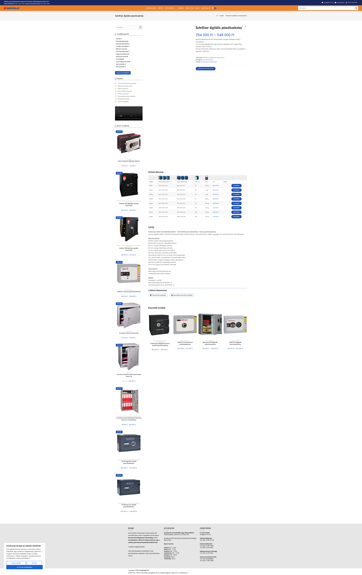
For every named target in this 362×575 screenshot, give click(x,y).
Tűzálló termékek (122, 46)
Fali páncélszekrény (122, 44)
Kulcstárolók (120, 64)
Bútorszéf (128, 331)
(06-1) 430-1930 (19, 3)
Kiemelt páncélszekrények (209, 62)
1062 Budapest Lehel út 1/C (41, 1)
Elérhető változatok (206, 68)
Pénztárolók (120, 67)
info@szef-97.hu (205, 534)
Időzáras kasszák (122, 57)
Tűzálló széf (129, 202)
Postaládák (120, 59)
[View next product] (245, 26)
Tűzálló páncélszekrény (161, 341)
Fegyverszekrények (122, 54)
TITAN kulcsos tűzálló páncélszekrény (128, 506)
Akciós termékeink (123, 73)
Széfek (118, 39)
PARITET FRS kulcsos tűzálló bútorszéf (128, 249)
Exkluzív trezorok (121, 49)
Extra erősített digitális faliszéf (129, 161)
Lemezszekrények (122, 51)
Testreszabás (16, 563)
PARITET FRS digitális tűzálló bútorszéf (128, 205)
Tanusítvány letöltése (158, 295)
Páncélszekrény (208, 60)
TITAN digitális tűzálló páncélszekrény (128, 462)
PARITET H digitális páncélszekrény (235, 343)
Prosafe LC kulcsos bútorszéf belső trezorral (129, 375)
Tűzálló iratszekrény (122, 201)
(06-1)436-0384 (45, 3)
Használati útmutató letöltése (183, 295)
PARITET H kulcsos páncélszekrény (128, 292)
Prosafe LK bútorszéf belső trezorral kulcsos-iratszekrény (128, 419)
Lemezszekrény (136, 416)
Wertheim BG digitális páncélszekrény (210, 343)
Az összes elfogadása (24, 567)
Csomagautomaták (123, 62)
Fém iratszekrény (127, 416)
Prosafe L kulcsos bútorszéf (128, 333)
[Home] (217, 16)
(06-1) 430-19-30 (208, 540)
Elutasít (34, 563)
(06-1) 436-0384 (208, 546)
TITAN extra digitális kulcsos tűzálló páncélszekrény (160, 344)
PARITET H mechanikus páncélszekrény (185, 343)
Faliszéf (129, 159)
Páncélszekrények (122, 41)
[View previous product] (242, 26)
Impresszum (184, 573)
